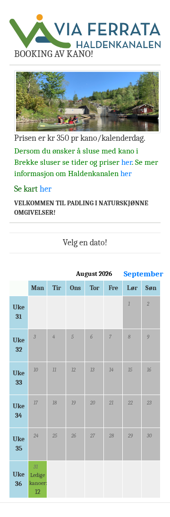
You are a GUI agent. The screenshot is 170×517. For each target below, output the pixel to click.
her (126, 162)
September (143, 273)
